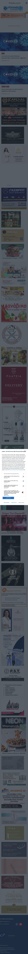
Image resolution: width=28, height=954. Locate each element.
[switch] (23, 476)
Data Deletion (6, 502)
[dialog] (14, 477)
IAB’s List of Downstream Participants (15, 469)
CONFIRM (8, 497)
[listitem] (14, 473)
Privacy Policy (21, 502)
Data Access (14, 502)
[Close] (25, 451)
